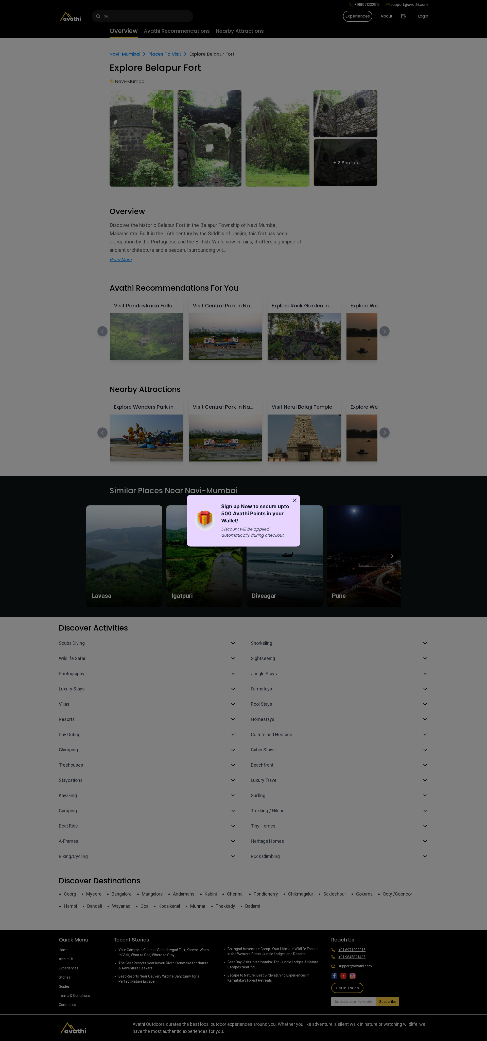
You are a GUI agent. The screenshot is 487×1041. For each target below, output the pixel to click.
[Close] (295, 500)
